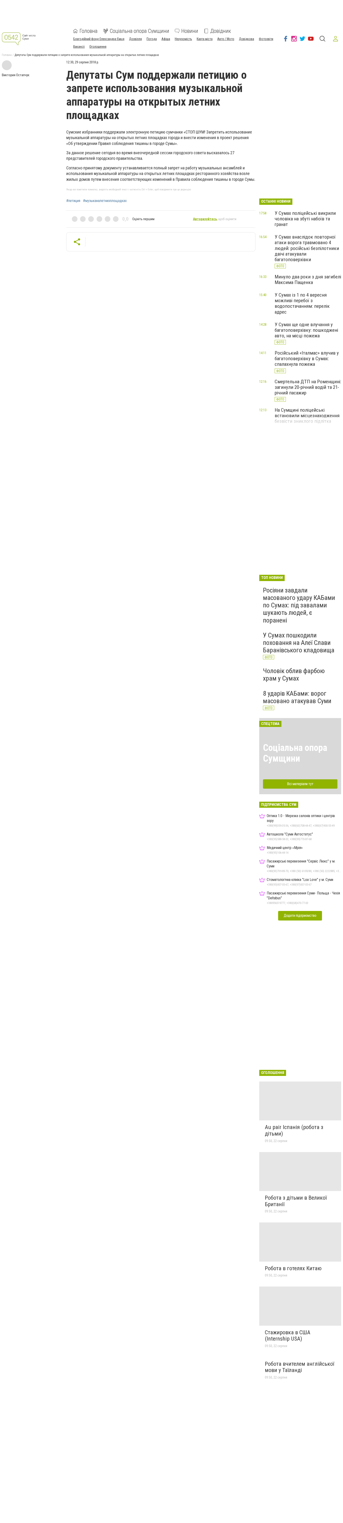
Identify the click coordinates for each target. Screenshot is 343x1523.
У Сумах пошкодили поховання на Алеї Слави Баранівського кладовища (298, 642)
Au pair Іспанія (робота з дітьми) (294, 1130)
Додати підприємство (300, 915)
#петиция (73, 201)
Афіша (165, 39)
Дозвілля (135, 39)
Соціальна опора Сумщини (139, 31)
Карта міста (205, 39)
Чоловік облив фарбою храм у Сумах (294, 674)
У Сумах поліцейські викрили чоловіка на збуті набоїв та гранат (305, 218)
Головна (89, 31)
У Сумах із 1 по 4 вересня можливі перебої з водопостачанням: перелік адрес (302, 303)
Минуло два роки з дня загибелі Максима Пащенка (308, 279)
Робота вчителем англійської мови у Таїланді (299, 1367)
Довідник (220, 31)
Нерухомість (183, 39)
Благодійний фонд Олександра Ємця (98, 39)
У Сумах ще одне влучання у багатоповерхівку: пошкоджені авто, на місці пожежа (306, 330)
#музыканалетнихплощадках (105, 201)
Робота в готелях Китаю (293, 1268)
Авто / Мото (225, 39)
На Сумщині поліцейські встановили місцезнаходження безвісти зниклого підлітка (307, 415)
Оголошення (97, 46)
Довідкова (246, 39)
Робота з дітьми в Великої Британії (296, 1201)
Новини (189, 31)
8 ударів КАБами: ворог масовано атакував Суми (297, 697)
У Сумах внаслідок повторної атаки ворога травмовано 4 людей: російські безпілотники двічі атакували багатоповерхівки (307, 248)
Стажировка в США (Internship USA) (287, 1335)
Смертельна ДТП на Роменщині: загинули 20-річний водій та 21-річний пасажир (308, 387)
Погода (152, 39)
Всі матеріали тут (300, 784)
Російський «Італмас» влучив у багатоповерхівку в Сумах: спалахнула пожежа (307, 358)
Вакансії (79, 46)
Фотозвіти (266, 39)
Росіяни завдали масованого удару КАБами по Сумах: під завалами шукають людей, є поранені (299, 605)
